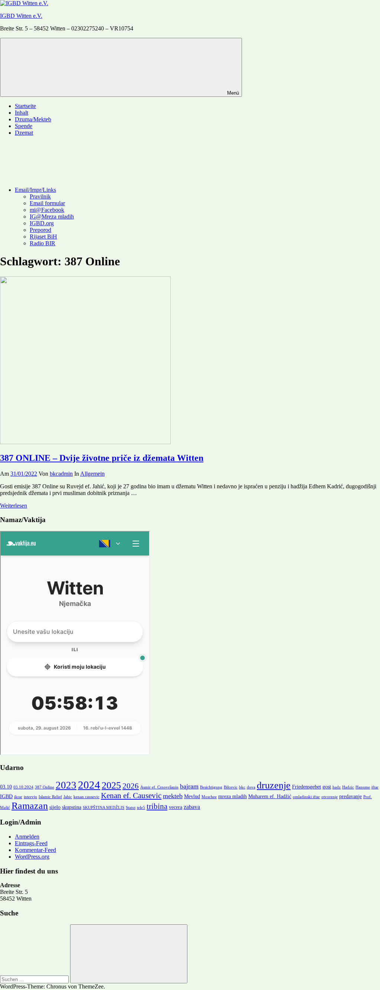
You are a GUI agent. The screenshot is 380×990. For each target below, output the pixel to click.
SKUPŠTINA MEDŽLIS (103, 808)
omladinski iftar (306, 797)
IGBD (6, 796)
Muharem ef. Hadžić (269, 796)
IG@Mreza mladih (52, 216)
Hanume (363, 787)
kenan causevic (86, 797)
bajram (189, 786)
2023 (66, 785)
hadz (336, 787)
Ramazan (30, 805)
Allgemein (92, 474)
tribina (157, 806)
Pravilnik (40, 196)
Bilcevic (231, 787)
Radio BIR (42, 243)
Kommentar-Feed (35, 850)
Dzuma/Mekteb (33, 119)
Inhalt (21, 112)
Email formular (47, 203)
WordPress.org (32, 856)
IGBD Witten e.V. (21, 16)
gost (326, 787)
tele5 (141, 808)
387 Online (44, 787)
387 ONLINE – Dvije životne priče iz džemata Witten (101, 458)
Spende (23, 126)
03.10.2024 (23, 787)
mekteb (173, 796)
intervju (30, 797)
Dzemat (24, 133)
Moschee (209, 797)
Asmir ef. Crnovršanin (159, 787)
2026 (130, 785)
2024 (89, 785)
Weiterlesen (13, 505)
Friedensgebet (306, 787)
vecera (175, 807)
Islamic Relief (50, 797)
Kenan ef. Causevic (131, 795)
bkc (242, 787)
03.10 (6, 787)
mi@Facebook (47, 210)
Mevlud (192, 796)
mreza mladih (232, 796)
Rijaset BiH (43, 236)
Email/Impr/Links (35, 190)
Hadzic (348, 787)
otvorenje (329, 797)
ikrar (18, 797)
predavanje (350, 796)
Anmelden (27, 836)
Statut (130, 808)
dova (251, 787)
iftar (375, 787)
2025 (111, 785)
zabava (192, 806)
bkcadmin (61, 474)
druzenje (274, 785)
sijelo (54, 807)
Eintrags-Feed (31, 843)
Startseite (25, 106)
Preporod (40, 230)
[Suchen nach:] (35, 979)
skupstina (71, 807)
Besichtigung (211, 787)
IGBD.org (42, 223)
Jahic (67, 797)
